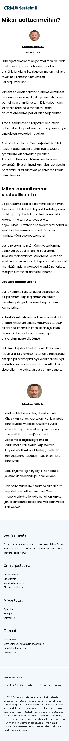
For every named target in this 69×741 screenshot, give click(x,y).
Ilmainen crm (10, 652)
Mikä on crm (10, 639)
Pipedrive (8, 609)
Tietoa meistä (11, 574)
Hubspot (8, 613)
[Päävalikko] (61, 7)
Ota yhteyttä (10, 579)
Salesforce (9, 618)
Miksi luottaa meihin (14, 583)
